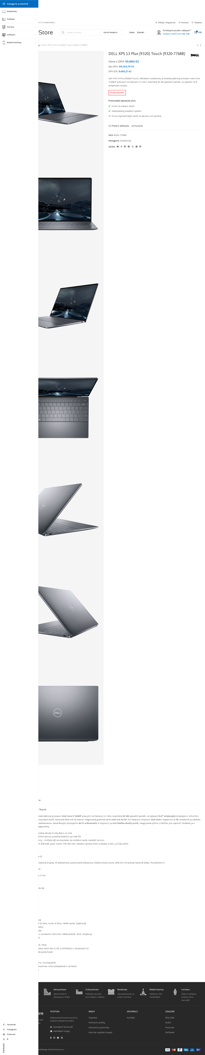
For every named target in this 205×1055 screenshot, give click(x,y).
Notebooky (125, 140)
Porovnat (138, 126)
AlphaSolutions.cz (56, 1049)
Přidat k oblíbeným (120, 126)
